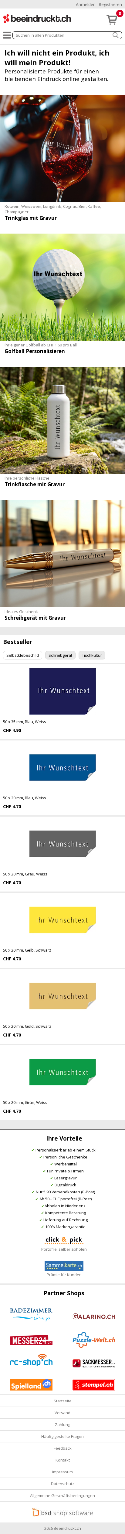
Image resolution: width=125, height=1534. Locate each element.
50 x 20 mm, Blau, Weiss (24, 798)
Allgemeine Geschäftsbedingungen (62, 1495)
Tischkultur (92, 655)
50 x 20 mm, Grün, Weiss (25, 1102)
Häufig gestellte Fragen (62, 1436)
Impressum (62, 1472)
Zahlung (62, 1424)
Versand (62, 1412)
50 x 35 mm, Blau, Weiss (24, 721)
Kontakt (63, 1460)
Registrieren (110, 4)
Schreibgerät (60, 655)
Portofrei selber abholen (64, 1249)
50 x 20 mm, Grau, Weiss (25, 874)
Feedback (63, 1448)
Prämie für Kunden (64, 1274)
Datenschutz (62, 1483)
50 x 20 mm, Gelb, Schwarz (27, 950)
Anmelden (86, 4)
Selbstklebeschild (22, 655)
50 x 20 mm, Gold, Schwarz (27, 1026)
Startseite (63, 1401)
